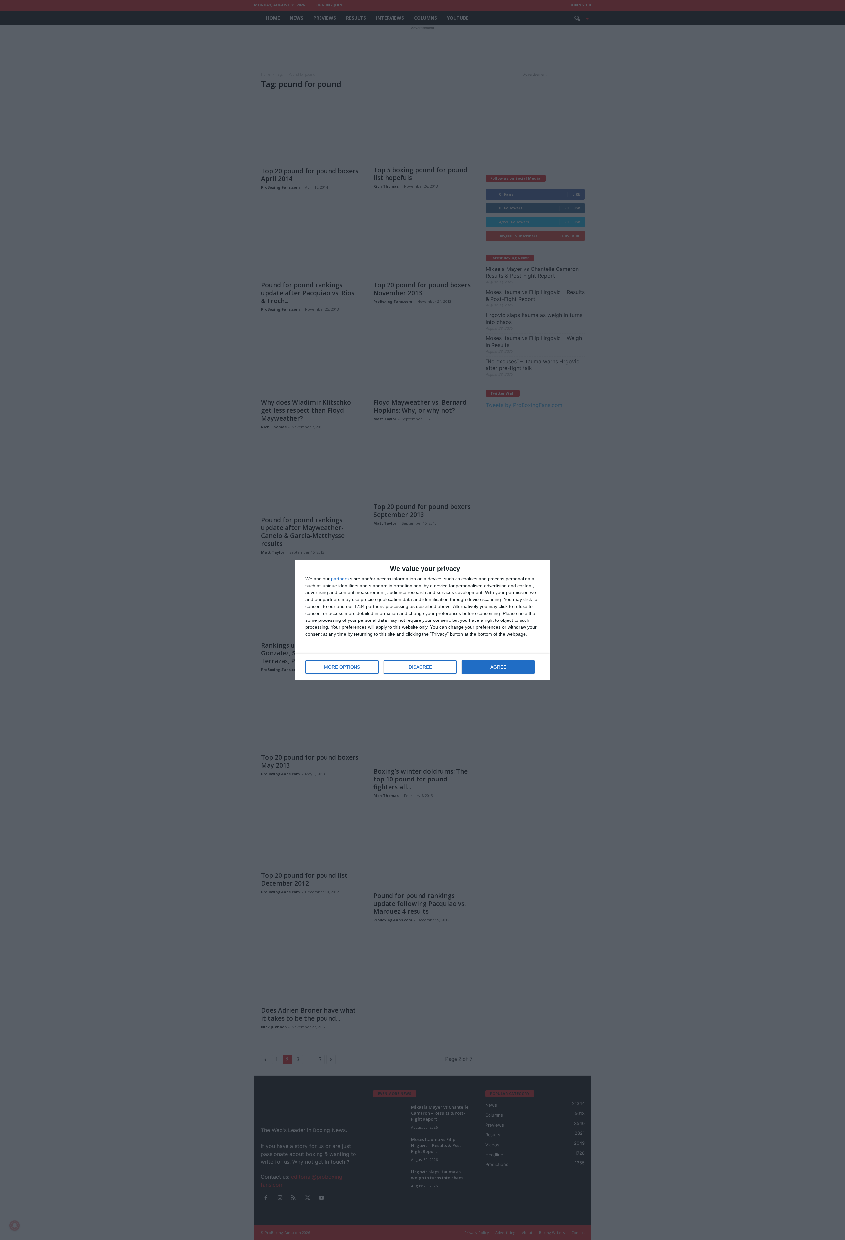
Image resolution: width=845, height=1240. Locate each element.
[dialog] (422, 620)
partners (340, 578)
